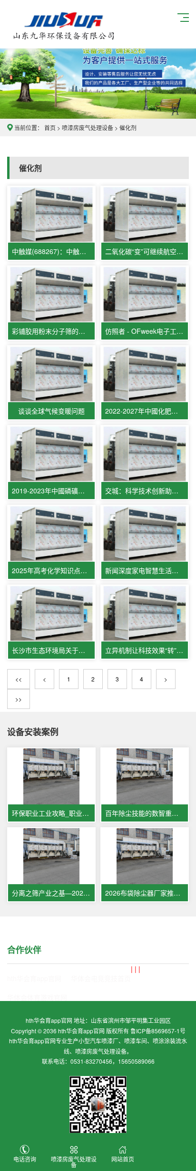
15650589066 (136, 1061)
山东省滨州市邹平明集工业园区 (131, 1020)
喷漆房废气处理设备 (64, 24)
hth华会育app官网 (34, 978)
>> (18, 699)
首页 (50, 127)
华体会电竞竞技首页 (101, 978)
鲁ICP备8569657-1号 (158, 1031)
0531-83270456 (91, 1061)
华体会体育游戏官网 (37, 997)
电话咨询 (24, 1159)
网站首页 (122, 1159)
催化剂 (128, 127)
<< (18, 679)
